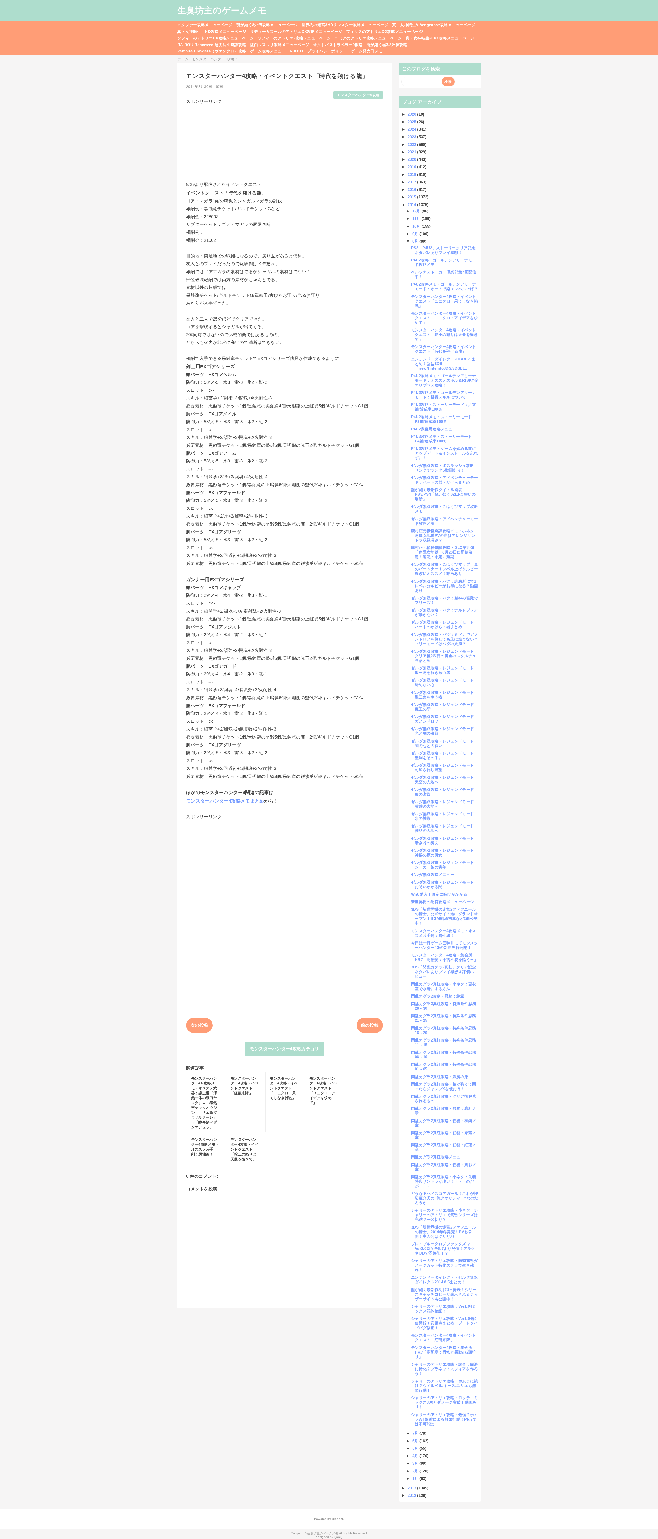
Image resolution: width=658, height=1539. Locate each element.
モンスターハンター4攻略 (358, 95)
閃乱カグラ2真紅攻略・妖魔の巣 (439, 1076)
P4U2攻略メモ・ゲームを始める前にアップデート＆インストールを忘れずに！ (444, 453)
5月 (415, 1448)
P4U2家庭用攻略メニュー (433, 429)
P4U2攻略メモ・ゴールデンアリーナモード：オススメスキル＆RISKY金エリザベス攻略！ (444, 380)
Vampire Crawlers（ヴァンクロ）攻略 (211, 51)
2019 (412, 167)
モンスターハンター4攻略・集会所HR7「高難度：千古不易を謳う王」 (444, 957)
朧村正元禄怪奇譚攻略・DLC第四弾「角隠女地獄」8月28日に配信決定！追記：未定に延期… (442, 552)
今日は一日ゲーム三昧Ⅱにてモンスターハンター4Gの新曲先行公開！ (444, 945)
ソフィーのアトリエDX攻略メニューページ (215, 38)
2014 (412, 204)
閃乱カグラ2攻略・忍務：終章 (437, 996)
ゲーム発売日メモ (366, 51)
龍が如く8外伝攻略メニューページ (267, 25)
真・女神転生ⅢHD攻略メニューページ (211, 31)
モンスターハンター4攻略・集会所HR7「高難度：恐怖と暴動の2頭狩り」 (443, 1352)
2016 (412, 189)
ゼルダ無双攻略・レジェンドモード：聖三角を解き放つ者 (444, 670)
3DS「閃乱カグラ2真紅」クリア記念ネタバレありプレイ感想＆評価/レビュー (443, 971)
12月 (417, 211)
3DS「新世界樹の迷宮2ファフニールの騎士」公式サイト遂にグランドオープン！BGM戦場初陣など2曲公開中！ (444, 916)
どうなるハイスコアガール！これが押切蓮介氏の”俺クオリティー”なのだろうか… (444, 1198)
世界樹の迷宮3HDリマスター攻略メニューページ (344, 25)
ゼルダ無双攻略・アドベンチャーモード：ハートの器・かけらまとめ (444, 479)
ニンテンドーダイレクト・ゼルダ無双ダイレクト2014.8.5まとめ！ (444, 1279)
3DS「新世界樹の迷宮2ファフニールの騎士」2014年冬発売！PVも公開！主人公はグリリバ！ (443, 1232)
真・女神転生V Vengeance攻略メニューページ (434, 25)
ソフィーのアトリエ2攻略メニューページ (294, 38)
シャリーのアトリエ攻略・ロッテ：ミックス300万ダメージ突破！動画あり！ (444, 1402)
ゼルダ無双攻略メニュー (432, 874)
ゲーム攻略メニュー (268, 51)
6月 (415, 1441)
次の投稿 (199, 1025)
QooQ (338, 1537)
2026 (412, 114)
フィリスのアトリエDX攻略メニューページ (384, 31)
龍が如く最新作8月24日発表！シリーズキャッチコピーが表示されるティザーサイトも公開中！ (444, 1294)
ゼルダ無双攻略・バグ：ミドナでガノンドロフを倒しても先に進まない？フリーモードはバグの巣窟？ (444, 639)
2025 (412, 122)
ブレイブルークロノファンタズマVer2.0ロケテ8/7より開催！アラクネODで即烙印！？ (443, 1248)
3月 (415, 1463)
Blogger (337, 1518)
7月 (415, 1433)
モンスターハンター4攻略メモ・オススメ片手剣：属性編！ (443, 933)
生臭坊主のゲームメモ (222, 10)
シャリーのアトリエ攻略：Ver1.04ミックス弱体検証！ (443, 1308)
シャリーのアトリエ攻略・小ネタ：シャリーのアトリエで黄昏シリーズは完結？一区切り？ (444, 1215)
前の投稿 (370, 1025)
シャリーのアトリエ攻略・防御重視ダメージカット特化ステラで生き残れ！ (444, 1265)
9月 (415, 234)
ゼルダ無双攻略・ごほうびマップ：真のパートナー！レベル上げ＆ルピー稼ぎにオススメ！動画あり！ (444, 569)
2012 (412, 1495)
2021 (412, 152)
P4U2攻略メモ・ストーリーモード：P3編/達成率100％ (443, 419)
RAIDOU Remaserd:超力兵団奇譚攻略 (211, 44)
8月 (415, 241)
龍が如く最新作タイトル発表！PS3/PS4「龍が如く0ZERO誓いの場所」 (443, 494)
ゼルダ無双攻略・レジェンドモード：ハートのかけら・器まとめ (444, 624)
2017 (412, 182)
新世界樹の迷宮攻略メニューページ (442, 902)
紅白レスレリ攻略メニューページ (279, 44)
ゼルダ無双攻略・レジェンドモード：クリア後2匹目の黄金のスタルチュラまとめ (444, 656)
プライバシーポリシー (327, 51)
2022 (412, 144)
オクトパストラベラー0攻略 (337, 44)
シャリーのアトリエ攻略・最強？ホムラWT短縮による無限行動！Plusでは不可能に (444, 1419)
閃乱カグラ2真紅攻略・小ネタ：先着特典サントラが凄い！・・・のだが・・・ (443, 1181)
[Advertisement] (284, 140)
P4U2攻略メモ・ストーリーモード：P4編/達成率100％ (443, 438)
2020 (412, 159)
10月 (417, 226)
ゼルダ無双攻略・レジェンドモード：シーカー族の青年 (444, 864)
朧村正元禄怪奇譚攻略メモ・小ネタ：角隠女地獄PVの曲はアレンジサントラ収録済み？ (444, 535)
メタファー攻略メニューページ (205, 25)
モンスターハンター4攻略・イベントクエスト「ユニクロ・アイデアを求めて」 (444, 318)
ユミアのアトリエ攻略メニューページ (368, 38)
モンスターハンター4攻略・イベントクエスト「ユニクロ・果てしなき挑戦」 (444, 301)
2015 (412, 197)
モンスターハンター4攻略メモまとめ (225, 801)
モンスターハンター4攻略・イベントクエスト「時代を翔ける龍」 (443, 348)
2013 (412, 1488)
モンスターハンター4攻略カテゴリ (284, 1048)
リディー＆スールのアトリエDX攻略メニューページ (296, 31)
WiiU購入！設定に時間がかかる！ (441, 894)
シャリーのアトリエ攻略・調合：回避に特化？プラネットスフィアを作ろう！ (444, 1369)
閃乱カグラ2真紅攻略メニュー (437, 1157)
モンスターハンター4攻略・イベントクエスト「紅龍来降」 (443, 1337)
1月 (415, 1478)
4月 (415, 1456)
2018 (412, 174)
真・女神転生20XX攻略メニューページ (440, 38)
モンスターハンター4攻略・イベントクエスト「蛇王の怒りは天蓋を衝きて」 (444, 334)
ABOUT (296, 51)
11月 (417, 218)
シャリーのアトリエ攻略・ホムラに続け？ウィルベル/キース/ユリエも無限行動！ (444, 1385)
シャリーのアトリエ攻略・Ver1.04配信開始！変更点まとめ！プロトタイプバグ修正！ (444, 1323)
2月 (415, 1471)
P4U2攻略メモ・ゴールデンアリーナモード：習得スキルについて (443, 394)
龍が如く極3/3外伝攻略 (387, 44)
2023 (412, 137)
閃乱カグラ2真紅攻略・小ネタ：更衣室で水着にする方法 (443, 986)
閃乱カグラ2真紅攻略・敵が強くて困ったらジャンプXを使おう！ (443, 1086)
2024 (412, 129)
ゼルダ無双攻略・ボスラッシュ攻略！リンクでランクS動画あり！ (444, 467)
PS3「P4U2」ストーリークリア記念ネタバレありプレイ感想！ (443, 250)
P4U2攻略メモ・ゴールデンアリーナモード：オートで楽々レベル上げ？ (444, 286)
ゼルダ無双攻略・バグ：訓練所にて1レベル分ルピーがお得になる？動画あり (444, 586)
